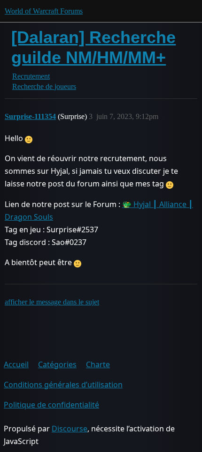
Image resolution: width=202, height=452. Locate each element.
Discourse (69, 428)
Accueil (16, 364)
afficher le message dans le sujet (52, 302)
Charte (98, 364)
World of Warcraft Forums (44, 11)
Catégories (57, 364)
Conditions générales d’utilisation (63, 384)
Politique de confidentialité (51, 405)
